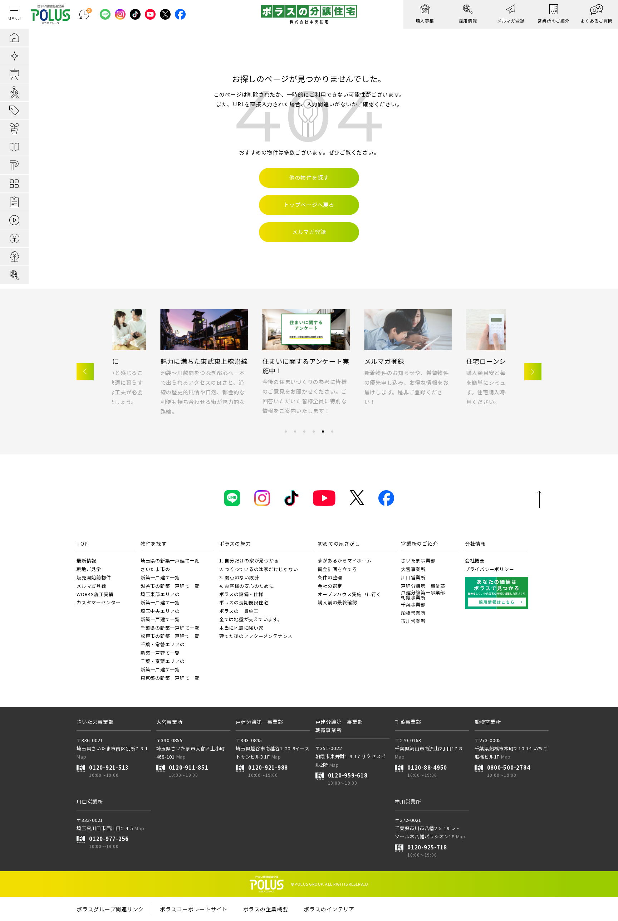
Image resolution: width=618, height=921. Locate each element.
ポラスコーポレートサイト (193, 909)
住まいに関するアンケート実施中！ (155, 365)
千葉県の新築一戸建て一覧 (170, 627)
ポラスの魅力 (235, 543)
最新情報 (86, 560)
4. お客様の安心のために (246, 586)
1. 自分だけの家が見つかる (249, 560)
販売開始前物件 (94, 577)
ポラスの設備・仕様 (241, 594)
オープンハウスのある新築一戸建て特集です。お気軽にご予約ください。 (460, 382)
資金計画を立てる (337, 569)
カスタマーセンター (99, 602)
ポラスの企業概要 (265, 909)
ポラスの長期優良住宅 (244, 602)
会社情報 (475, 543)
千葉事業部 (413, 604)
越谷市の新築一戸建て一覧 (170, 586)
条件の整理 (330, 577)
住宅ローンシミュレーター (356, 361)
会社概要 (475, 560)
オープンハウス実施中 (451, 361)
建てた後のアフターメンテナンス (256, 636)
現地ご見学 (89, 569)
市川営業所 (413, 621)
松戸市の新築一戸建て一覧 (170, 636)
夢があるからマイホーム (345, 560)
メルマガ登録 (234, 361)
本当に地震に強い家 (241, 627)
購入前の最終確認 (337, 602)
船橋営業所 (413, 612)
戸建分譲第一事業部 (423, 586)
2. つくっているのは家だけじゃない (258, 569)
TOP (82, 543)
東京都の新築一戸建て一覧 (170, 677)
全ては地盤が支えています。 (251, 619)
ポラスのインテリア (329, 909)
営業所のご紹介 (419, 543)
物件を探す (154, 543)
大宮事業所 (413, 569)
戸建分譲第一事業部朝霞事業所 (423, 595)
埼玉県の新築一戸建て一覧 (170, 560)
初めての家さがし (339, 543)
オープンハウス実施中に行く (349, 594)
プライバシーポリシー (489, 569)
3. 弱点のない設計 (239, 577)
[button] (85, 371)
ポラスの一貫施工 (239, 611)
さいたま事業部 (418, 560)
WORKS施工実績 (95, 594)
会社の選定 (330, 586)
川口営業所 (413, 577)
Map (81, 756)
